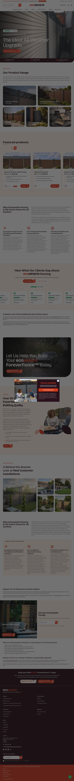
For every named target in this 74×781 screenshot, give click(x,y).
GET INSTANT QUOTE (48, 390)
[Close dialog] (58, 381)
